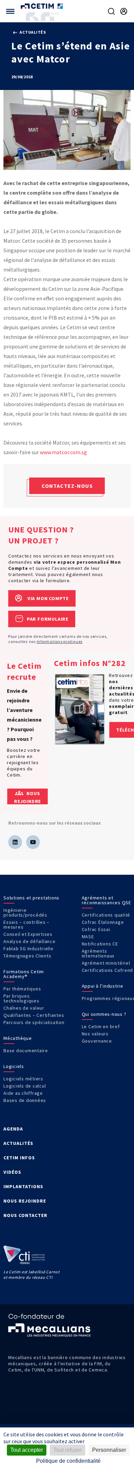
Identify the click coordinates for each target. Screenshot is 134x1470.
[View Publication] (79, 709)
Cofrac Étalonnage (103, 922)
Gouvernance (97, 1041)
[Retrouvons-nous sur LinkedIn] (15, 842)
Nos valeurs (95, 1034)
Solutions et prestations (31, 898)
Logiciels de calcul (24, 1086)
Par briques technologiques (21, 998)
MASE (88, 936)
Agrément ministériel (106, 963)
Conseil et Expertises (28, 934)
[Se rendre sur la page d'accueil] (42, 6)
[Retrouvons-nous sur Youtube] (33, 842)
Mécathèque (17, 1038)
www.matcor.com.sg (63, 452)
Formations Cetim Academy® (23, 973)
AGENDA (13, 1129)
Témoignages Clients (27, 956)
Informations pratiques (60, 641)
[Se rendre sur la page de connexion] (123, 11)
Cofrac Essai (96, 929)
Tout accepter (26, 1450)
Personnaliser (109, 1450)
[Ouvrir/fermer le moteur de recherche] (111, 11)
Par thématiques (22, 989)
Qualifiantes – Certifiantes (33, 1015)
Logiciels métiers (23, 1079)
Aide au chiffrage (23, 1093)
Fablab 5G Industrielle (28, 948)
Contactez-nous (67, 485)
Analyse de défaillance (29, 941)
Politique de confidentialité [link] (68, 1461)
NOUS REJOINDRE (24, 1201)
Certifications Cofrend (107, 970)
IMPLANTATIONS (23, 1186)
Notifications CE (100, 944)
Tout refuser (67, 1450)
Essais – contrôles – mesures (26, 924)
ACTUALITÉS (18, 1143)
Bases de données (24, 1100)
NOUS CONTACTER (25, 1215)
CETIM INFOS (19, 1158)
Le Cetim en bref (101, 1026)
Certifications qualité (106, 915)
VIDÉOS (12, 1172)
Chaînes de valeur (23, 1008)
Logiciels (13, 1066)
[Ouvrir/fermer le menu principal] (10, 11)
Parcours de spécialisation (34, 1022)
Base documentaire (25, 1050)
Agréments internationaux (98, 953)
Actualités (32, 32)
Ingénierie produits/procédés (25, 912)
